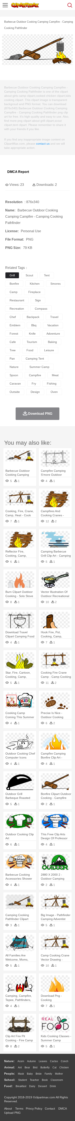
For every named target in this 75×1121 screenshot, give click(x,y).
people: (9, 1073)
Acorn (21, 1061)
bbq (33, 325)
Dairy (32, 1086)
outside (15, 392)
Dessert (42, 1086)
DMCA (62, 1108)
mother (59, 1073)
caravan (15, 383)
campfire (35, 375)
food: (8, 1086)
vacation (53, 325)
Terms (19, 1108)
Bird (35, 1067)
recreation (17, 308)
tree (13, 350)
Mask (21, 1073)
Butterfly (45, 1067)
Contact (50, 1108)
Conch (64, 1061)
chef (13, 317)
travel (54, 317)
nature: (9, 1061)
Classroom (57, 1080)
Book (45, 1080)
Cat (54, 1067)
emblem (15, 325)
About (8, 1108)
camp (14, 292)
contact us (43, 143)
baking (52, 342)
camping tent (35, 358)
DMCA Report (18, 172)
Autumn (31, 1061)
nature (14, 367)
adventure (53, 333)
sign (38, 300)
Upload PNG (12, 1112)
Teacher (34, 1080)
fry (34, 383)
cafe (13, 342)
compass (41, 308)
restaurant (17, 300)
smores (55, 283)
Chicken (64, 1067)
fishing (51, 383)
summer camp (39, 367)
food (29, 350)
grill (12, 275)
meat (55, 375)
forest (14, 333)
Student (22, 1080)
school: (9, 1079)
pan (12, 358)
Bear (27, 1067)
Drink (53, 1086)
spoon (14, 375)
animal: (9, 1067)
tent (47, 275)
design (35, 392)
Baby (30, 1073)
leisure (49, 350)
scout (29, 275)
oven (54, 392)
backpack (33, 317)
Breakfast (21, 1086)
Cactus (54, 1061)
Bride (39, 1073)
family (48, 1073)
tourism (32, 342)
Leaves (43, 1061)
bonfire (14, 283)
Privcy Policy (34, 1108)
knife (32, 333)
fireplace (34, 292)
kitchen (35, 283)
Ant (20, 1067)
